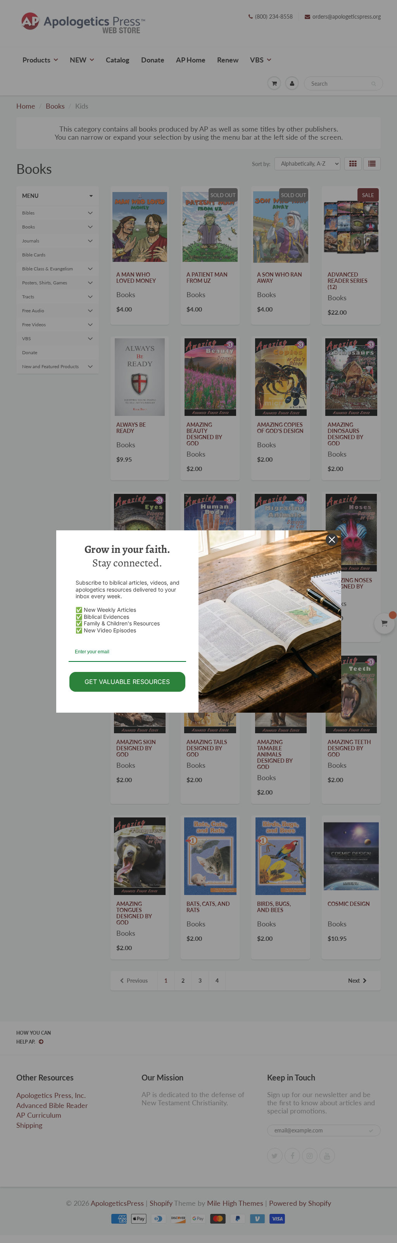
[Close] (332, 539)
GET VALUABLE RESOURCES (127, 682)
